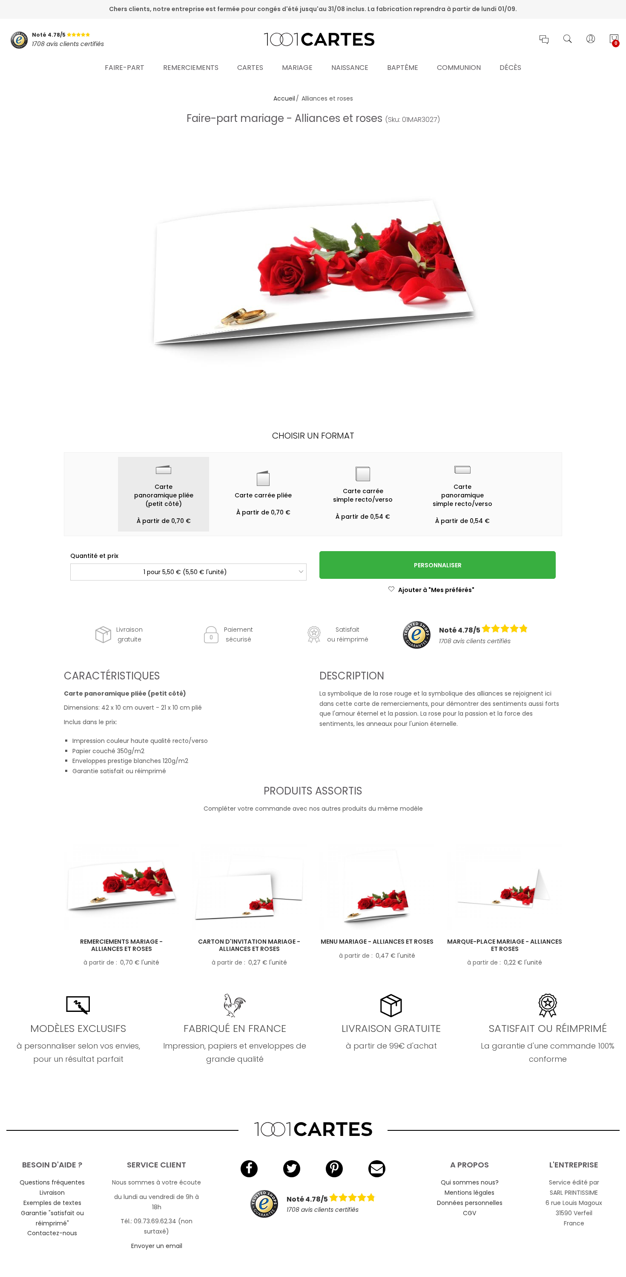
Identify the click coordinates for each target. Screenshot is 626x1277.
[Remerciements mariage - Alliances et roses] (121, 887)
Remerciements (190, 67)
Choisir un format (313, 436)
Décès (510, 67)
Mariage (297, 67)
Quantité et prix (94, 556)
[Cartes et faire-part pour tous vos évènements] (313, 40)
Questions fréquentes (52, 1182)
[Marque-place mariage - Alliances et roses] (504, 887)
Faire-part (124, 67)
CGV (469, 1213)
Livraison (52, 1192)
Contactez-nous (52, 1233)
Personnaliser (438, 565)
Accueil (284, 98)
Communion (459, 67)
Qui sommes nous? (470, 1182)
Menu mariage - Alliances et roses (377, 941)
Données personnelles (470, 1203)
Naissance (349, 67)
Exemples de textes (52, 1203)
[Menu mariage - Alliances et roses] (376, 887)
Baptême (402, 67)
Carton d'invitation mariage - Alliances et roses (249, 945)
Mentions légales (469, 1192)
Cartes (250, 67)
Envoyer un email (156, 1246)
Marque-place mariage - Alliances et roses (504, 945)
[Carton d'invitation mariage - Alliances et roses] (249, 887)
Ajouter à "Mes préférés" (436, 590)
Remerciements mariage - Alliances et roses (121, 945)
